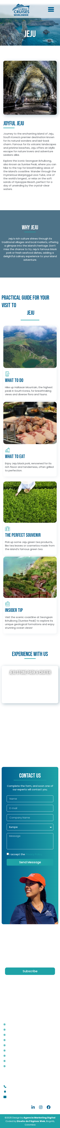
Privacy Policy (34, 854)
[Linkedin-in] (33, 1107)
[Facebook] (48, 1107)
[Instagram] (40, 1107)
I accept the (26, 854)
